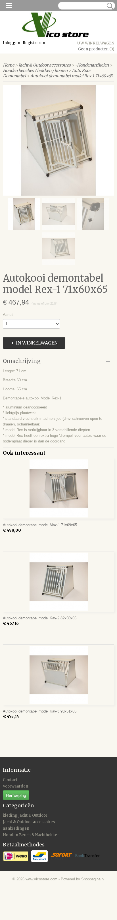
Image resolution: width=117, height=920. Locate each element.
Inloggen (11, 42)
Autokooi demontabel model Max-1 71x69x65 (40, 525)
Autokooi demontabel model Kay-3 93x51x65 (39, 711)
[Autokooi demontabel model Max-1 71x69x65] (58, 488)
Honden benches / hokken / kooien (35, 70)
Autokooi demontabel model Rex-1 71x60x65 (71, 75)
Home (8, 65)
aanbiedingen (16, 828)
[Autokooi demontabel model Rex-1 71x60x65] (58, 140)
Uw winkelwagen (95, 43)
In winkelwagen (37, 343)
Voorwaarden (15, 786)
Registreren (34, 42)
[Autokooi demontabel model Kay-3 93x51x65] (58, 675)
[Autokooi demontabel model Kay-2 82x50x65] (58, 582)
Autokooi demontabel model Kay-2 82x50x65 (39, 618)
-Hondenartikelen (92, 65)
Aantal (8, 315)
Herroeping (16, 795)
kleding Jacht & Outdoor (25, 815)
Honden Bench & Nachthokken (31, 835)
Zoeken (109, 6)
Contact (10, 779)
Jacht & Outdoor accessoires (44, 65)
